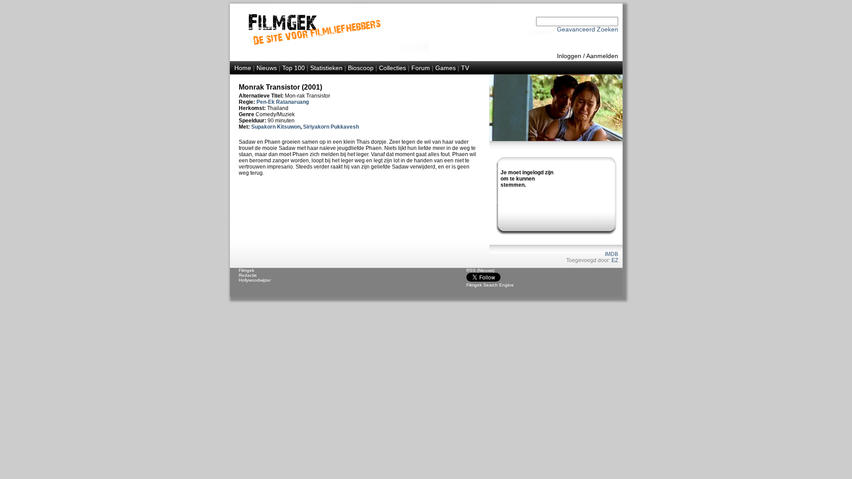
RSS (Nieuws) (480, 270)
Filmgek (246, 270)
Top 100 (293, 67)
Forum (420, 67)
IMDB (611, 254)
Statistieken (326, 67)
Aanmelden (602, 55)
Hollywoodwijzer (255, 280)
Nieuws (266, 67)
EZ (614, 260)
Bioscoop (361, 67)
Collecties (392, 67)
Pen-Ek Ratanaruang (282, 102)
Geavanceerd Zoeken (587, 29)
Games (445, 67)
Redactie (248, 275)
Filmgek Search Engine (490, 285)
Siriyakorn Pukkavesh (331, 127)
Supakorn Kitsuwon (275, 127)
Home (242, 67)
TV (465, 67)
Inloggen (569, 55)
